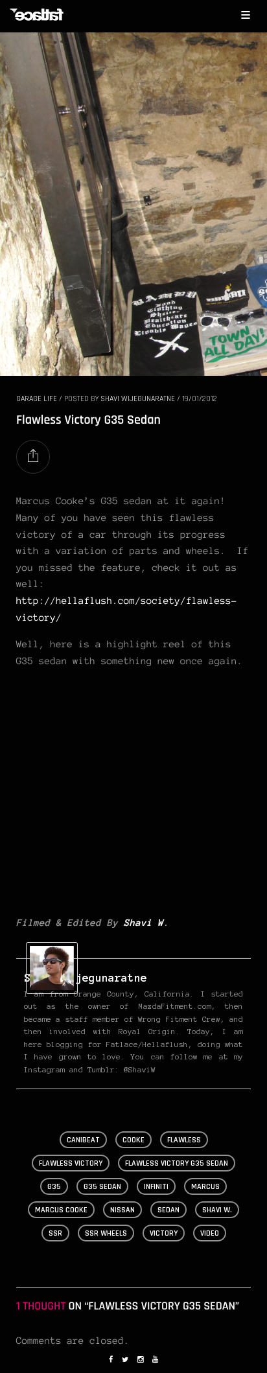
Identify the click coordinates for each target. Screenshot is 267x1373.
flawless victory (70, 1163)
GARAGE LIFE (36, 399)
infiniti (156, 1187)
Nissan (122, 1210)
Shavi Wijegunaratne (137, 399)
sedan (168, 1210)
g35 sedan (102, 1187)
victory (164, 1233)
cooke (133, 1140)
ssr (55, 1233)
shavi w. (217, 1210)
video (209, 1233)
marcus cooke (61, 1210)
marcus (205, 1187)
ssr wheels (106, 1233)
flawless (184, 1140)
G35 (54, 1187)
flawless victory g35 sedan (176, 1163)
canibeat (83, 1140)
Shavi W (143, 922)
